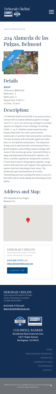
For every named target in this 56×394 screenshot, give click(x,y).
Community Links (43, 362)
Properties (46, 357)
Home (49, 349)
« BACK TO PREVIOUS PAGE (14, 29)
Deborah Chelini (17, 9)
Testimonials (45, 366)
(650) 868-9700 (15, 260)
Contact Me (17, 270)
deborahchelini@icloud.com (20, 263)
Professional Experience (39, 353)
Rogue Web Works (31, 387)
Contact (47, 370)
